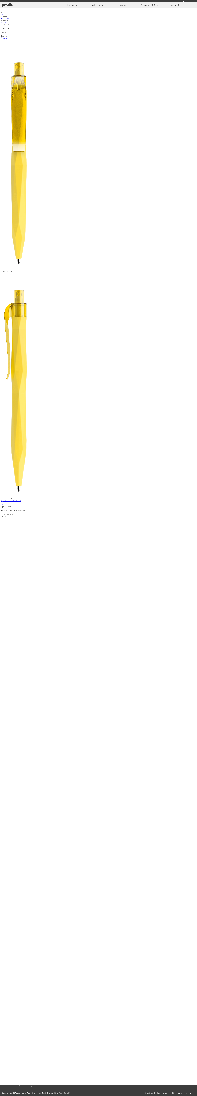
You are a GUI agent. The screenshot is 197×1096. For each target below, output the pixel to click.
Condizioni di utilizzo (153, 1093)
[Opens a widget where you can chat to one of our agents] (189, 1093)
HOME (3, 11)
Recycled (4, 22)
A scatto (4, 38)
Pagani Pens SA (64, 1093)
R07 (2, 26)
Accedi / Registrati (176, 1)
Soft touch (5, 18)
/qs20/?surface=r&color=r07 (11, 501)
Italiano (191, 1)
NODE (7, 11)
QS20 (3, 15)
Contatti (174, 5)
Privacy (164, 1093)
